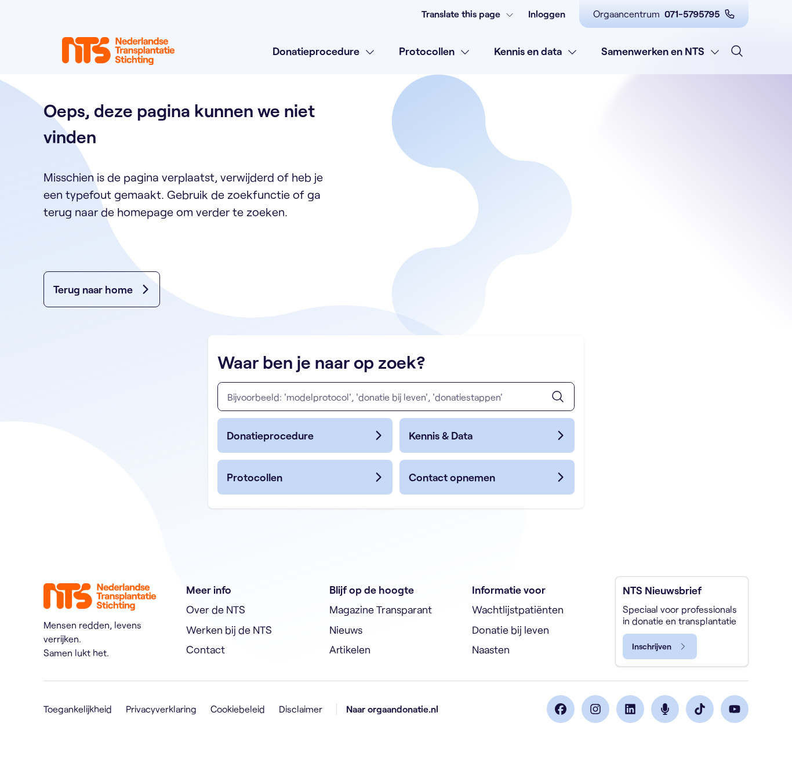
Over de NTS (215, 609)
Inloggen (546, 13)
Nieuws (345, 629)
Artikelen (349, 649)
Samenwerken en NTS (652, 51)
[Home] (118, 51)
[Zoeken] (558, 396)
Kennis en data (528, 51)
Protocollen (427, 51)
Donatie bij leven (510, 629)
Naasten (491, 649)
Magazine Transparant (380, 609)
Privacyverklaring (161, 708)
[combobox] (396, 396)
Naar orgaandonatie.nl (392, 708)
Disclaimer (300, 708)
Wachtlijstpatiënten (518, 609)
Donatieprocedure (316, 51)
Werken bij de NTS (229, 629)
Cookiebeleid (237, 708)
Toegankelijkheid (77, 708)
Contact (205, 649)
